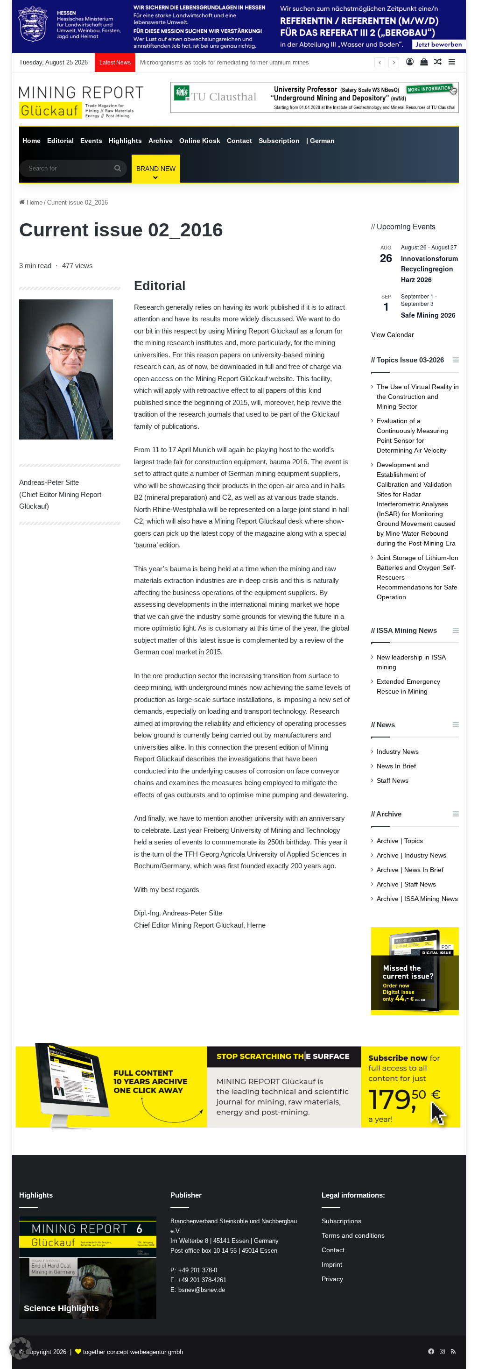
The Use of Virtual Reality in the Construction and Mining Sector (418, 396)
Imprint (332, 1264)
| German (320, 140)
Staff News (392, 780)
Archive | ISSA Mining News (417, 898)
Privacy (332, 1279)
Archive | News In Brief (410, 869)
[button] (20, 1348)
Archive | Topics (400, 840)
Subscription (279, 140)
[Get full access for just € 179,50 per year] (239, 1087)
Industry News (398, 751)
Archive (160, 140)
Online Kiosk (199, 140)
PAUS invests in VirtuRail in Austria (188, 62)
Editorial (60, 140)
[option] (88, 1267)
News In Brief (396, 766)
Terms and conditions (353, 1235)
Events (91, 140)
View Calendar (392, 334)
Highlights (125, 140)
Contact (239, 140)
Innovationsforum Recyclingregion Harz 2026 (429, 269)
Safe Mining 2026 (428, 314)
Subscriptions (341, 1221)
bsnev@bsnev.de (201, 1289)
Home (31, 140)
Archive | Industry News (411, 855)
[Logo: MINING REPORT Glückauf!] (87, 102)
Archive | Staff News (406, 884)
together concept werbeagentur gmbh (133, 1351)
